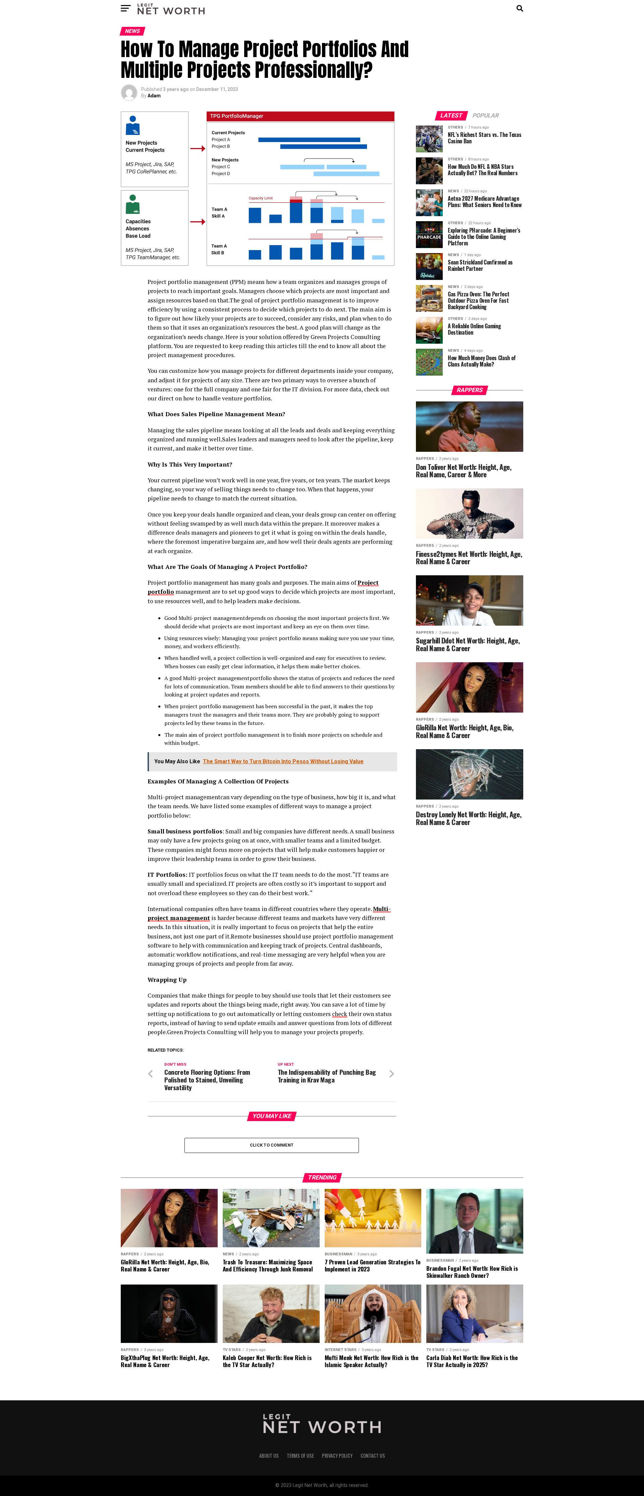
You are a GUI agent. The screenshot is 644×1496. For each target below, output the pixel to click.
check (339, 1014)
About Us (269, 1455)
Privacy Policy (337, 1455)
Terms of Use (300, 1455)
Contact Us (373, 1455)
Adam (154, 95)
